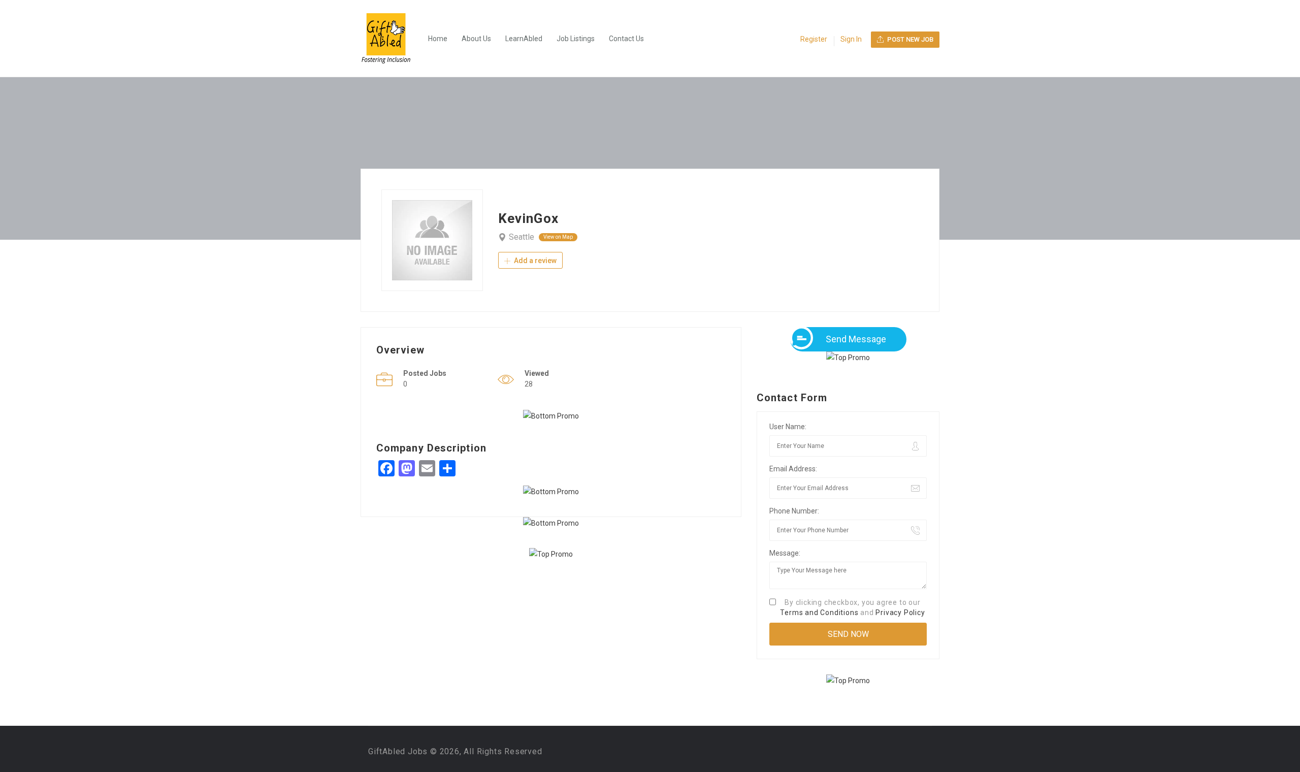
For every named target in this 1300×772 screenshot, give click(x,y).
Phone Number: (794, 511)
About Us (476, 39)
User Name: (787, 427)
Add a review (534, 260)
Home (437, 39)
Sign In (851, 39)
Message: (784, 553)
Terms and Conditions (819, 612)
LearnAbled (523, 39)
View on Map (558, 237)
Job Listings (576, 39)
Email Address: (793, 469)
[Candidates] (391, 38)
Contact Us (626, 39)
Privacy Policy (900, 612)
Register (813, 39)
